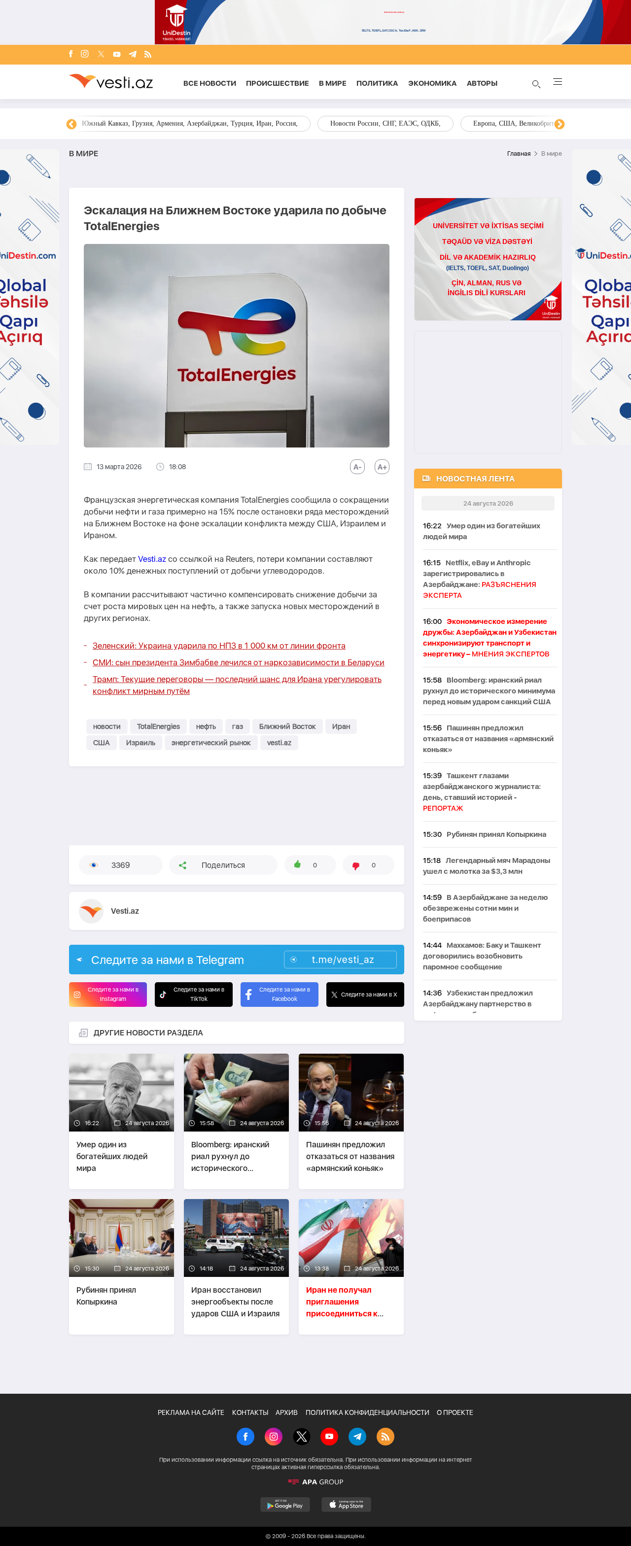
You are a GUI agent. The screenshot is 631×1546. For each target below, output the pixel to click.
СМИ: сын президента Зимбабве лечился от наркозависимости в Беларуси (239, 662)
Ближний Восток (287, 726)
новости (107, 726)
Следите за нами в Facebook (284, 994)
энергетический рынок (211, 742)
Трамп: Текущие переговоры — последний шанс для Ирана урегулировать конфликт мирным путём (237, 685)
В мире (333, 83)
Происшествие (277, 83)
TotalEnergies (158, 726)
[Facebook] (71, 55)
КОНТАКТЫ (250, 1412)
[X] (302, 1437)
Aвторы (482, 83)
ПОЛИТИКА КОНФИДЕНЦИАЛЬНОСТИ (367, 1412)
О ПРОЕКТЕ (455, 1412)
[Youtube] (117, 55)
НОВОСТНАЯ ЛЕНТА (475, 478)
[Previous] (71, 125)
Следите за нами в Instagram (113, 994)
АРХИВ (287, 1412)
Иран (341, 726)
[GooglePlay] (285, 1504)
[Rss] (147, 55)
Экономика (432, 83)
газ (237, 726)
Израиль (140, 742)
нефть (206, 726)
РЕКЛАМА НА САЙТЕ (191, 1412)
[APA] (315, 1481)
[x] (101, 55)
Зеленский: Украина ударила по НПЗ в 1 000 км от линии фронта (219, 646)
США (101, 742)
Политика (377, 83)
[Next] (559, 125)
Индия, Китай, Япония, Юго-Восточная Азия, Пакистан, (375, 123)
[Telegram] (133, 55)
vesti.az (279, 742)
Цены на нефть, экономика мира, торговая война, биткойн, (170, 123)
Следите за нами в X (369, 994)
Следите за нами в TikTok (199, 994)
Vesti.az (152, 559)
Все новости (209, 83)
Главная (518, 153)
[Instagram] (85, 55)
